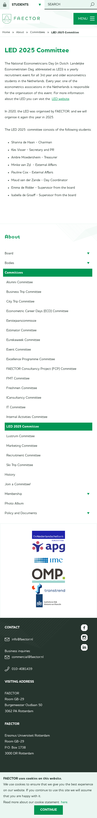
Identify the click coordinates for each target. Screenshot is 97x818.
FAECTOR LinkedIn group (84, 647)
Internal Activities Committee (26, 417)
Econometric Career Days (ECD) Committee (37, 311)
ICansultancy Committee (23, 397)
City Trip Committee (20, 301)
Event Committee (18, 349)
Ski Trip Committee (19, 465)
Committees (37, 32)
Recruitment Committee (23, 455)
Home (6, 32)
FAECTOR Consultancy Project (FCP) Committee (41, 369)
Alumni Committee (19, 282)
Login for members (4, 4)
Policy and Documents (21, 513)
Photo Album (14, 503)
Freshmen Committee (21, 388)
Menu (83, 18)
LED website (60, 99)
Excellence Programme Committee (30, 359)
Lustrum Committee (20, 436)
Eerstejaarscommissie (21, 320)
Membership (13, 494)
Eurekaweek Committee (23, 340)
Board (9, 253)
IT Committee (15, 407)
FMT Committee (17, 378)
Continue (48, 810)
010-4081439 (22, 669)
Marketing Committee (21, 445)
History (10, 474)
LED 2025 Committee (65, 32)
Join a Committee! (18, 484)
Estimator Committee (21, 330)
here (64, 802)
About (20, 32)
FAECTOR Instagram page (84, 637)
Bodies (9, 263)
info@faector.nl (22, 639)
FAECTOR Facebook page (84, 627)
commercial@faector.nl (28, 657)
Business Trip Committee (23, 292)
